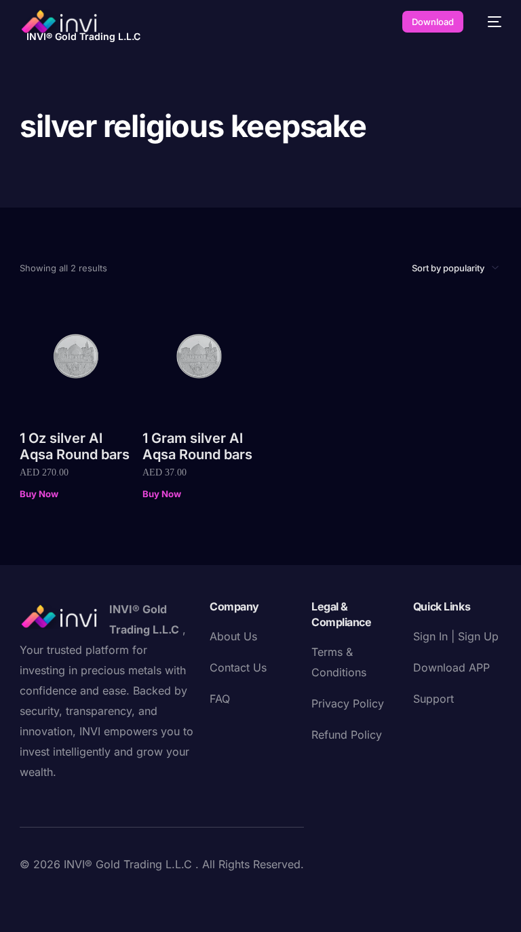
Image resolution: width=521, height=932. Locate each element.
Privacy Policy (347, 703)
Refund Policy (346, 734)
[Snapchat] (139, 894)
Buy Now (39, 493)
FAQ (220, 698)
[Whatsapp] (182, 894)
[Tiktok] (161, 894)
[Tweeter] (52, 894)
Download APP (451, 667)
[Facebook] (30, 894)
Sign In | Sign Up (456, 636)
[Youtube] (74, 894)
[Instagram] (96, 894)
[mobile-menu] (489, 21)
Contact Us (238, 667)
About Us (233, 636)
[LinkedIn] (117, 894)
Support (433, 698)
